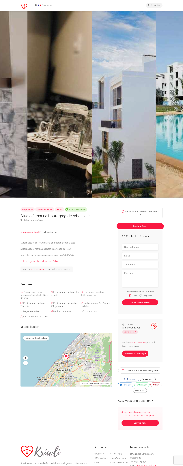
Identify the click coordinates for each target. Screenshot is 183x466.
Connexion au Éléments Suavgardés (142, 370)
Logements (27, 209)
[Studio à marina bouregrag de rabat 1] (59, 104)
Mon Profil (117, 453)
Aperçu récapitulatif (30, 232)
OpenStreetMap (94, 384)
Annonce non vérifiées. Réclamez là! (142, 212)
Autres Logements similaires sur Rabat (39, 261)
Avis (97, 462)
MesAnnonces (119, 458)
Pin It (157, 385)
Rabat (59, 209)
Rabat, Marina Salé (33, 220)
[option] (124, 104)
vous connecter (38, 269)
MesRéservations (120, 462)
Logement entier (45, 209)
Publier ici (100, 453)
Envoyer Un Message (135, 353)
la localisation (50, 232)
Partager (132, 379)
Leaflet (83, 384)
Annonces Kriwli (131, 327)
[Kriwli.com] (24, 6)
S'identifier (155, 5)
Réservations (101, 458)
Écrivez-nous (140, 423)
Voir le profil (129, 332)
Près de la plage (89, 311)
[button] (25, 358)
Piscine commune (62, 311)
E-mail (141, 390)
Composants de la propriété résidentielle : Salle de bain (34, 295)
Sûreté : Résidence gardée (36, 316)
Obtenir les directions (37, 338)
